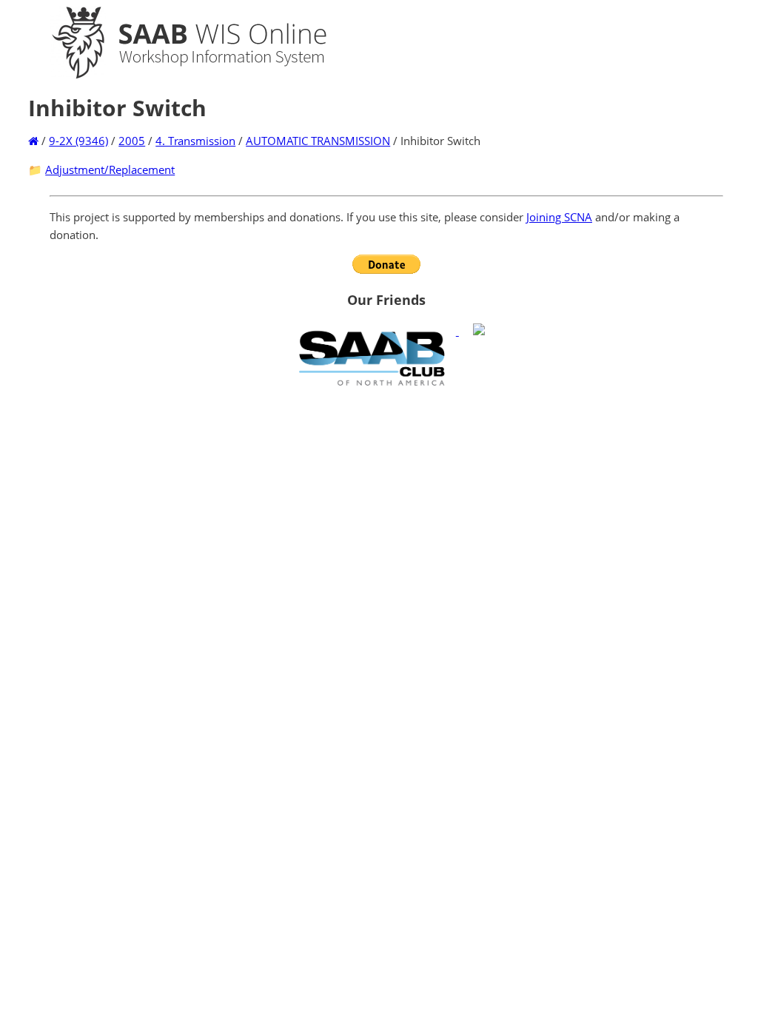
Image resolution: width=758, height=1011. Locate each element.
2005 (131, 140)
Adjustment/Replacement (110, 169)
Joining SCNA (559, 216)
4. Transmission (195, 140)
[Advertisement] (386, 499)
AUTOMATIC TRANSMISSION (318, 140)
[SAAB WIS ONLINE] (176, 75)
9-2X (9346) (78, 140)
